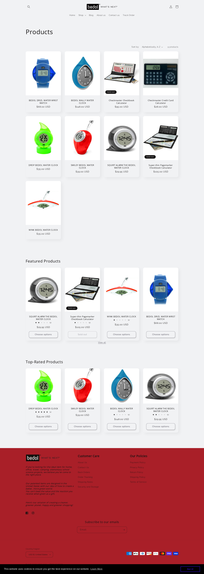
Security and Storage (88, 487)
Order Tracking (85, 477)
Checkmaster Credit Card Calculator (161, 101)
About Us (82, 462)
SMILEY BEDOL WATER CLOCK (82, 166)
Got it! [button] (190, 569)
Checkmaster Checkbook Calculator (121, 101)
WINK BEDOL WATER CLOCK (43, 230)
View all (102, 342)
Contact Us (83, 467)
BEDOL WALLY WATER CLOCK (82, 101)
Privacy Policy (137, 467)
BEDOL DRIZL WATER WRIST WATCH (43, 101)
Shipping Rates (85, 482)
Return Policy (136, 472)
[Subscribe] (124, 530)
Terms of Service (138, 482)
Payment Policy (137, 462)
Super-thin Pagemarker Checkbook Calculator (161, 166)
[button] (29, 7)
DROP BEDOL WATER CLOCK (43, 165)
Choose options (43, 334)
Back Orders (84, 472)
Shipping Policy (137, 477)
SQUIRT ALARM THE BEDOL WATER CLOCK (121, 166)
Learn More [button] (96, 569)
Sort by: (135, 47)
